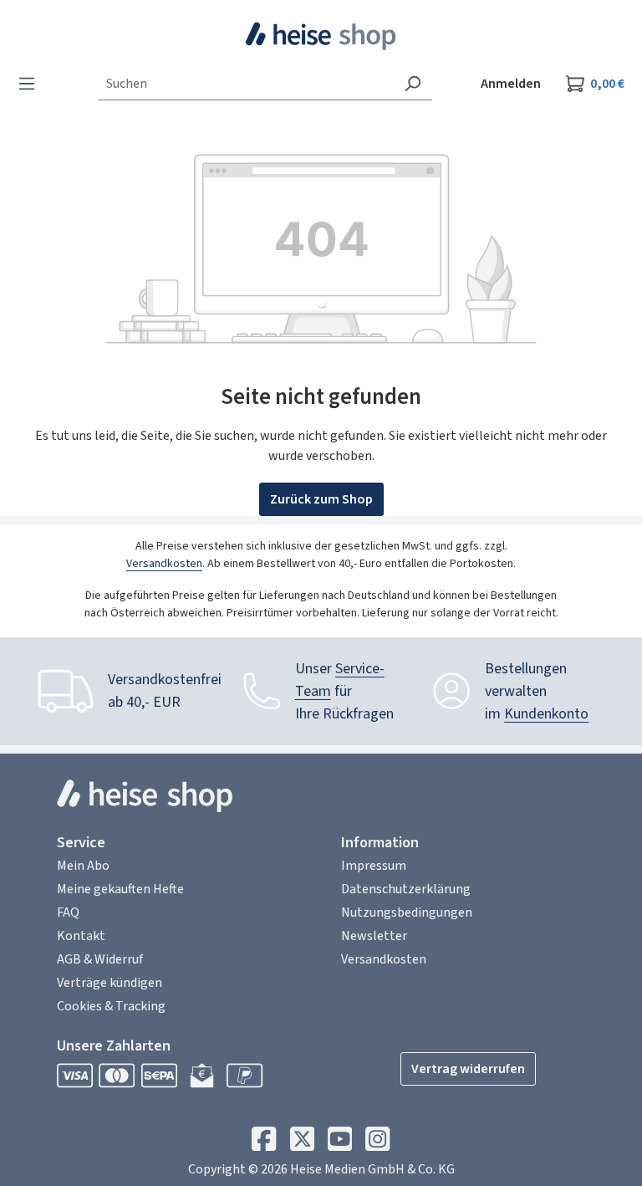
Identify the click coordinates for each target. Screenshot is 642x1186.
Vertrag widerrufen (468, 1069)
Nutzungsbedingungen (406, 912)
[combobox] (246, 83)
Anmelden (511, 83)
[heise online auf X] (302, 1143)
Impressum (373, 865)
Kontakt (81, 936)
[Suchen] (412, 83)
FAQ (68, 912)
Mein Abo (83, 865)
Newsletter (374, 936)
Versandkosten (164, 563)
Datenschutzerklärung (406, 889)
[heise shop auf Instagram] (377, 1143)
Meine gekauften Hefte (120, 889)
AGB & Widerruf (100, 959)
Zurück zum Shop (321, 499)
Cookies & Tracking (111, 1006)
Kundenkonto (546, 713)
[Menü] (32, 83)
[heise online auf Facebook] (264, 1143)
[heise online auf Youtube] (340, 1143)
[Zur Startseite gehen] (321, 36)
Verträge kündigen (109, 983)
